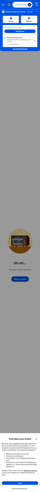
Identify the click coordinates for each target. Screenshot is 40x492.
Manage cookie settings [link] (19, 488)
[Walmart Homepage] (9, 4)
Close (20, 483)
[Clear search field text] (26, 5)
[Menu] (3, 4)
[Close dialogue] (36, 438)
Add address (20, 31)
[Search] (29, 4)
